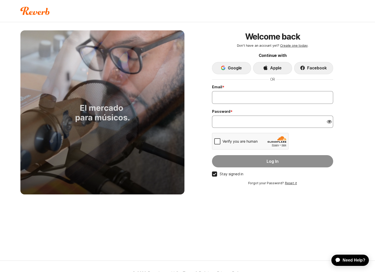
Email (217, 87)
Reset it (291, 183)
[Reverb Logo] (35, 11)
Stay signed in (231, 174)
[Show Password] (329, 122)
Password (221, 111)
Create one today (293, 45)
